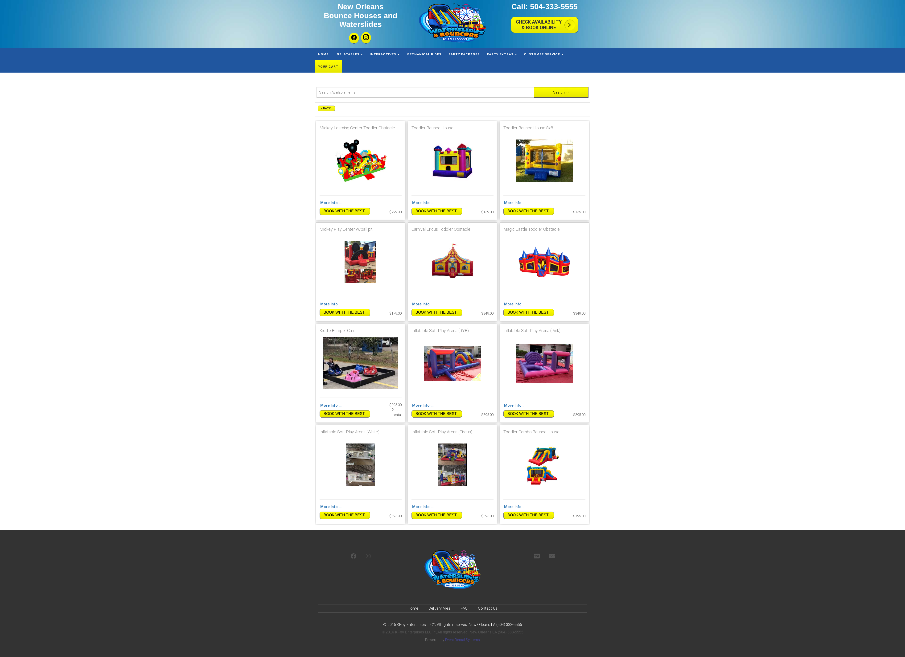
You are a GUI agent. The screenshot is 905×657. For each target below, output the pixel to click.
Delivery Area (439, 608)
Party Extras (500, 54)
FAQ (464, 608)
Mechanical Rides (424, 54)
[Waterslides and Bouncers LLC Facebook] (354, 38)
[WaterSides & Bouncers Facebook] (353, 556)
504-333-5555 (554, 6)
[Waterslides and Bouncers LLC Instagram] (366, 37)
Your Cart (328, 66)
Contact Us (488, 608)
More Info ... (330, 203)
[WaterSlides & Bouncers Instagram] (368, 556)
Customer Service (542, 54)
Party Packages (464, 54)
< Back (326, 108)
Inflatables (348, 54)
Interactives (383, 54)
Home (323, 54)
